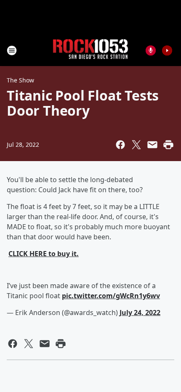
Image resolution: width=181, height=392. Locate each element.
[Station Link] (90, 50)
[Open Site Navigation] (12, 50)
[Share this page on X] (136, 145)
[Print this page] (168, 145)
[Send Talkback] (151, 50)
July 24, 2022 (140, 312)
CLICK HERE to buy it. (43, 253)
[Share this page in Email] (152, 145)
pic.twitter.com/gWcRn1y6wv (111, 295)
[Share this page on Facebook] (120, 145)
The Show (20, 80)
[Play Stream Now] (167, 50)
